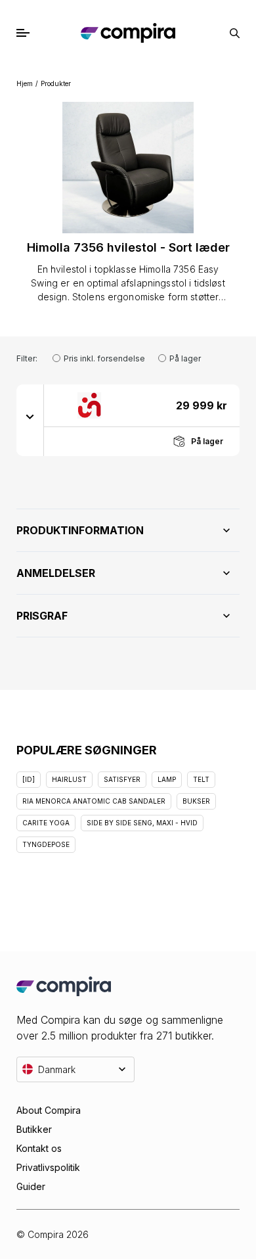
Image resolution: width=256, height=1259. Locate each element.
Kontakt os (39, 1148)
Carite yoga (46, 823)
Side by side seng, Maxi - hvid (142, 823)
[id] (28, 779)
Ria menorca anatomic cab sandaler (93, 801)
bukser (196, 801)
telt (201, 779)
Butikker (34, 1129)
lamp (167, 779)
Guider (30, 1186)
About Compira (48, 1110)
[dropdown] (30, 416)
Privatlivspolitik (48, 1167)
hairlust (69, 779)
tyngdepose (46, 844)
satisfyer (122, 779)
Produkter (56, 83)
